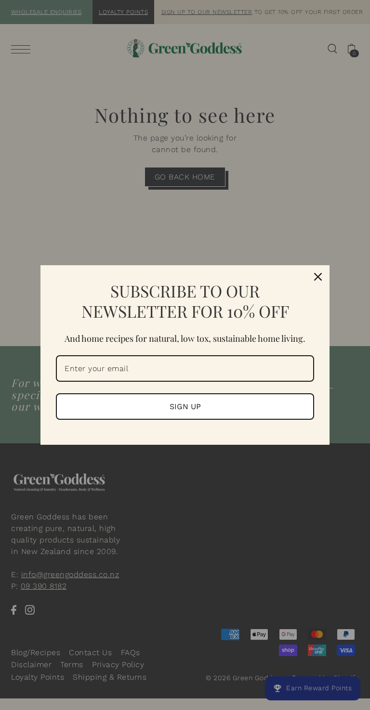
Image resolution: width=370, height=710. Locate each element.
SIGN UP (185, 406)
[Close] (318, 276)
